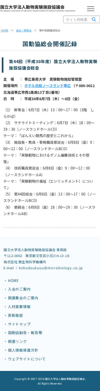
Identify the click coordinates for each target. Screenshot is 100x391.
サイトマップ (19, 324)
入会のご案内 (19, 289)
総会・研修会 (24, 30)
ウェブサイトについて (27, 358)
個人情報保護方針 (23, 350)
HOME (4, 30)
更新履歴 (15, 315)
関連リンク (17, 341)
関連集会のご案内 (23, 297)
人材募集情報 (19, 306)
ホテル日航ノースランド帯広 (47, 85)
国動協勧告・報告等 (25, 332)
